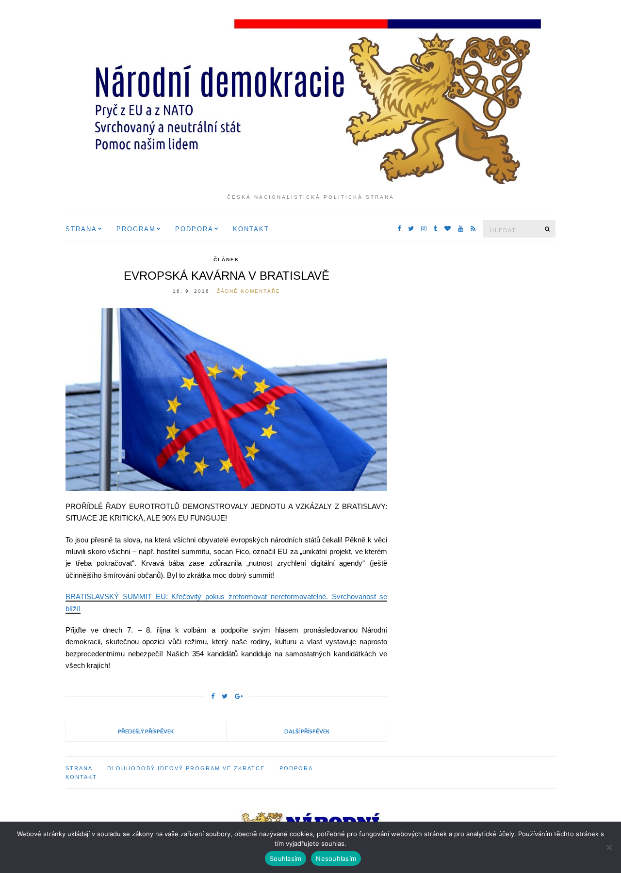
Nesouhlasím (336, 858)
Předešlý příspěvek (146, 731)
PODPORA (194, 229)
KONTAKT (251, 229)
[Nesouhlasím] (609, 847)
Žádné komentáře (248, 291)
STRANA (81, 229)
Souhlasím (285, 858)
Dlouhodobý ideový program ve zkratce (186, 768)
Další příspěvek (306, 731)
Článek (226, 259)
